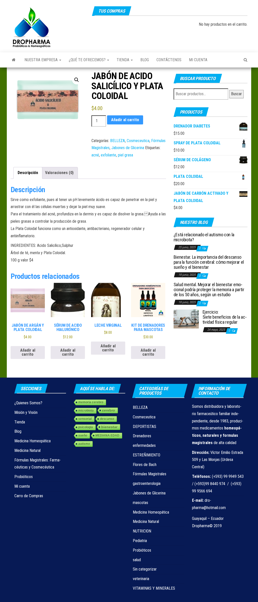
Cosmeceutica (138, 140)
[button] (76, 79)
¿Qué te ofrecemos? (88, 59)
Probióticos (23, 476)
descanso (107, 419)
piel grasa (125, 155)
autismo (84, 444)
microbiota (86, 410)
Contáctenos (168, 59)
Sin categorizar (145, 569)
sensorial (85, 419)
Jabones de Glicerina (127, 147)
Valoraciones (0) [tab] (59, 172)
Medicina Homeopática (32, 441)
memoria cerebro (90, 402)
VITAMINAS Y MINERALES (154, 588)
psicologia (85, 427)
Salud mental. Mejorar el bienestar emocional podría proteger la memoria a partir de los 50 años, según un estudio (209, 289)
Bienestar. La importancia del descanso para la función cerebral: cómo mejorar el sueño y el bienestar (209, 262)
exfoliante (108, 155)
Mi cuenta (198, 59)
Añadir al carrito (125, 119)
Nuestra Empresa (41, 59)
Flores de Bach (144, 464)
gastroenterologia (146, 483)
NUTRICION (142, 531)
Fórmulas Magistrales (149, 474)
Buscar (236, 93)
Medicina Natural (27, 450)
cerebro (108, 410)
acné (95, 155)
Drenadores (142, 435)
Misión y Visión (26, 412)
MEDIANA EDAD (107, 435)
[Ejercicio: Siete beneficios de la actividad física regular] (186, 318)
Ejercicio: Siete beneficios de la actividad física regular (225, 317)
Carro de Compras (28, 495)
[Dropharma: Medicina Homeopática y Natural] (14, 60)
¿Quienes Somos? (28, 402)
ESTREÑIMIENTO (146, 455)
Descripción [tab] (28, 172)
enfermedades (144, 445)
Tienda (123, 59)
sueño (82, 435)
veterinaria (141, 578)
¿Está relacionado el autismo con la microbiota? (204, 237)
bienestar (109, 427)
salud (137, 559)
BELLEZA (117, 140)
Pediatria (140, 540)
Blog (144, 59)
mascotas (140, 502)
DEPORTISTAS (144, 426)
